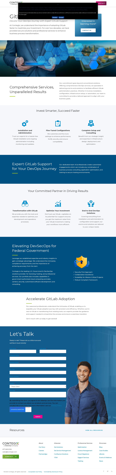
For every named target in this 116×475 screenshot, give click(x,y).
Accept (61, 17)
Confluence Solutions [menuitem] (61, 454)
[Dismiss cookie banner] (58, 5)
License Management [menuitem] (85, 450)
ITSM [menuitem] (56, 457)
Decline (55, 17)
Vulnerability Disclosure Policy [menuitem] (53, 472)
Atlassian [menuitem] (57, 443)
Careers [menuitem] (41, 450)
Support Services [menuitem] (83, 457)
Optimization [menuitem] (82, 447)
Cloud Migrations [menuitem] (83, 454)
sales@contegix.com (10, 452)
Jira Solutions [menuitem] (58, 447)
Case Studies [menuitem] (103, 450)
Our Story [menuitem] (42, 447)
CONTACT (101, 3)
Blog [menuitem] (100, 447)
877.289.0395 (7, 449)
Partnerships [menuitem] (43, 454)
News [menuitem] (101, 461)
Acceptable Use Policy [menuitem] (35, 472)
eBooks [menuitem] (101, 454)
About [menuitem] (41, 443)
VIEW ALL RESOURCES (94, 430)
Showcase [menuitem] (102, 443)
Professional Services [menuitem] (85, 443)
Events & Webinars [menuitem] (105, 457)
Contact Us (87, 30)
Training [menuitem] (80, 461)
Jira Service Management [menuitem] (62, 450)
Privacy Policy (56, 405)
